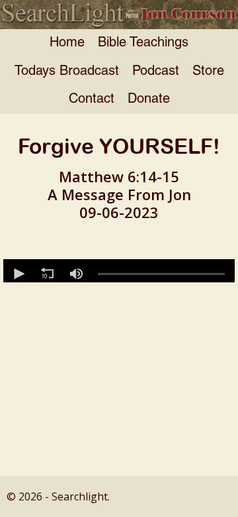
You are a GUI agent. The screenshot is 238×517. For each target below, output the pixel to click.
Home (67, 43)
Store (208, 72)
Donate (149, 99)
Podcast (155, 72)
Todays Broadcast (67, 72)
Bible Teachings (143, 43)
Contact (91, 99)
